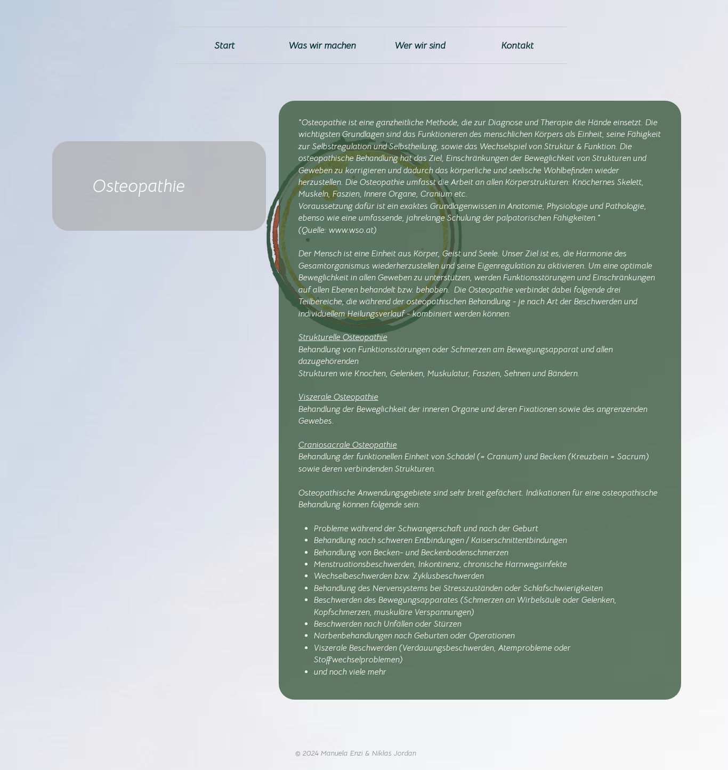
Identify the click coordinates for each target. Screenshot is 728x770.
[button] (322, 45)
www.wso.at (351, 230)
